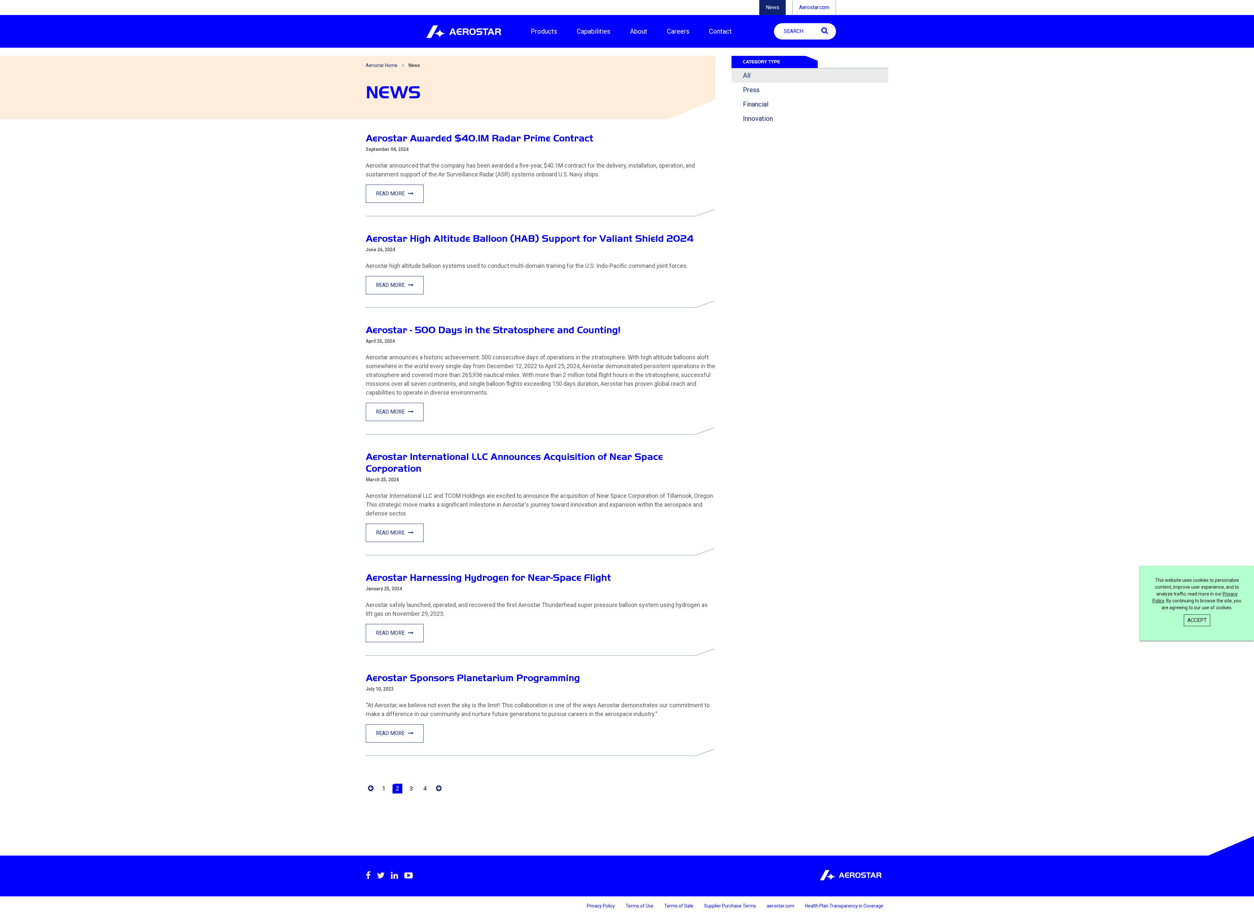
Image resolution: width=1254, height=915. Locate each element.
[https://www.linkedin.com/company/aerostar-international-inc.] (394, 875)
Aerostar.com (814, 7)
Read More (391, 193)
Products (544, 31)
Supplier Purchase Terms (730, 905)
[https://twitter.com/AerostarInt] (381, 875)
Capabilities (593, 31)
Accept (1197, 620)
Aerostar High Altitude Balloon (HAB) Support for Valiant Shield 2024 (530, 238)
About (638, 31)
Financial (755, 104)
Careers (678, 31)
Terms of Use (640, 905)
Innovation (758, 119)
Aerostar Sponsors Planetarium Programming (473, 677)
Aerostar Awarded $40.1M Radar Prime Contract (479, 138)
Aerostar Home (381, 65)
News (772, 7)
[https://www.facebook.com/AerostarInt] (368, 875)
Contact (720, 31)
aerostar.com (781, 905)
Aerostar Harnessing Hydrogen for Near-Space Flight (488, 577)
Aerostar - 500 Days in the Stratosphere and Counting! (493, 329)
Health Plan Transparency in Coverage (844, 905)
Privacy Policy (601, 905)
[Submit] (824, 30)
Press (751, 90)
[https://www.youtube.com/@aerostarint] (408, 875)
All (746, 75)
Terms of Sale (679, 905)
